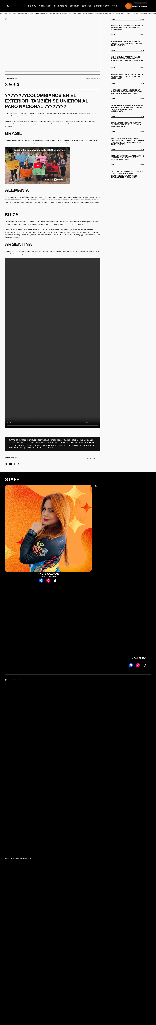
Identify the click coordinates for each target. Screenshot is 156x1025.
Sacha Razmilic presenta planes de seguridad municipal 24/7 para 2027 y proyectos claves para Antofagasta (127, 108)
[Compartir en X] (6, 84)
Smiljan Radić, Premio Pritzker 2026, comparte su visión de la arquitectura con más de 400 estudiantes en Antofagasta (127, 174)
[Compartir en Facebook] (14, 84)
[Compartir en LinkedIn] (10, 84)
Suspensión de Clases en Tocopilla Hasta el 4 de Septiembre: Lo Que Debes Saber (127, 76)
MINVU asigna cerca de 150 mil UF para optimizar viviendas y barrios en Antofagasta (126, 43)
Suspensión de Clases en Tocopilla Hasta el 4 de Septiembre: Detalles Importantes (127, 27)
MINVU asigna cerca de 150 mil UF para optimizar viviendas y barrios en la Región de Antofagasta (126, 92)
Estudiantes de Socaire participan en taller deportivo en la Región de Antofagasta (126, 125)
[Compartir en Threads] (18, 84)
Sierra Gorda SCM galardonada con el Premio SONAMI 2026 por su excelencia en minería (127, 158)
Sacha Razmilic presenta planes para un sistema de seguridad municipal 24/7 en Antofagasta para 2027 (127, 59)
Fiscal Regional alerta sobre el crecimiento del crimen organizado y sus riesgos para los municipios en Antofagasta (127, 141)
